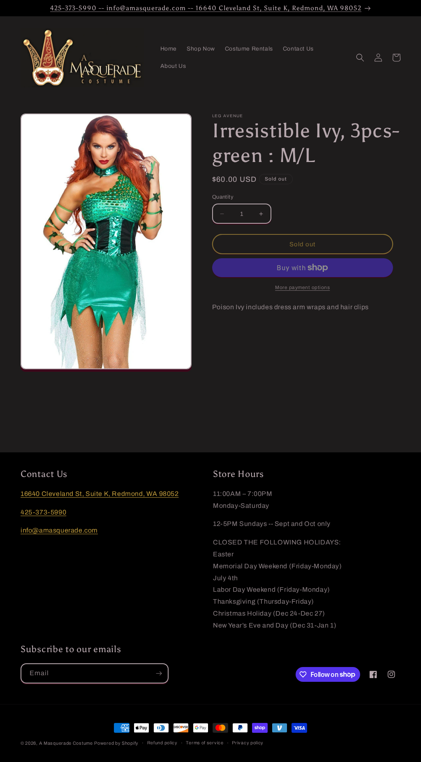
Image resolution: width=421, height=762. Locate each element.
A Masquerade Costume (66, 743)
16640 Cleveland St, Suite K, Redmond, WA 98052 (100, 493)
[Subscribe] (159, 673)
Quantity (223, 197)
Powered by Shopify (116, 743)
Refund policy (162, 742)
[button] (360, 58)
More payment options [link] (302, 287)
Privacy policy (248, 742)
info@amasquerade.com (59, 530)
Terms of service (204, 742)
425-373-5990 (43, 512)
